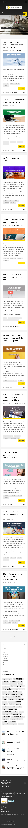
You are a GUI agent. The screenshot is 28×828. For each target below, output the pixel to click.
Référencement (6, 664)
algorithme (6, 681)
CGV (2, 813)
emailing (13, 495)
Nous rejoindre (4, 807)
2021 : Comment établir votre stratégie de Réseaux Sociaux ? (13, 576)
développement (6, 686)
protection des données (9, 706)
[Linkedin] (4, 2)
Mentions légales (5, 811)
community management (10, 684)
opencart (11, 701)
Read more (21, 88)
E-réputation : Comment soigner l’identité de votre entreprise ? (13, 338)
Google (12, 83)
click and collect (8, 200)
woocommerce (13, 721)
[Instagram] (6, 2)
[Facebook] (2, 2)
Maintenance (6, 660)
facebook (11, 620)
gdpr (21, 691)
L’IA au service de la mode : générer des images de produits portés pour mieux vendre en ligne (16, 733)
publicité (19, 706)
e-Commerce (12, 150)
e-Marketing (12, 209)
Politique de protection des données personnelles (12, 814)
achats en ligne (7, 679)
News (10, 629)
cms (20, 681)
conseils (6, 620)
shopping (20, 557)
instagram (18, 620)
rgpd (5, 709)
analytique (14, 681)
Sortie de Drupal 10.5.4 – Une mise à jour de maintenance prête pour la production (16, 750)
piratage (5, 704)
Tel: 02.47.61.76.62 (5, 786)
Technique (15, 92)
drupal (21, 684)
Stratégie (6, 85)
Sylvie (15, 163)
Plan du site (3, 809)
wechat (5, 721)
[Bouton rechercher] (26, 2)
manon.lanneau (18, 50)
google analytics (15, 694)
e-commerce (7, 83)
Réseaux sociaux (18, 326)
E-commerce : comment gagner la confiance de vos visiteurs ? (13, 219)
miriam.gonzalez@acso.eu (8, 107)
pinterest (18, 701)
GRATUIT (24, 13)
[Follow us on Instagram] (13, 821)
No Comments (23, 92)
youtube (17, 319)
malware (5, 701)
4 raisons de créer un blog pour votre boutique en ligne (13, 397)
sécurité (6, 719)
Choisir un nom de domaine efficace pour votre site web (13, 44)
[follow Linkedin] (10, 821)
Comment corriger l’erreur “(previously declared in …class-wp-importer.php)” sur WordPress (16, 767)
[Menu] (2, 13)
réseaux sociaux (12, 317)
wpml (15, 724)
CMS (10, 92)
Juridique (5, 658)
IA (21, 694)
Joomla (5, 699)
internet (17, 83)
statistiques (17, 714)
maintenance (20, 699)
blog (5, 436)
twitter (21, 719)
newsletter (20, 495)
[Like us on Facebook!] (8, 821)
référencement (13, 709)
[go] (24, 644)
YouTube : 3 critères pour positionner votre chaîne (13, 277)
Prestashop (7, 202)
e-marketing (13, 258)
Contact (2, 806)
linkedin (12, 699)
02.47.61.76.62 (18, 1)
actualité (19, 679)
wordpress (7, 724)
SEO (12, 92)
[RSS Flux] (12, 821)
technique (13, 719)
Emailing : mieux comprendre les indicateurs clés (10, 455)
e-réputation (14, 380)
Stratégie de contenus (9, 319)
